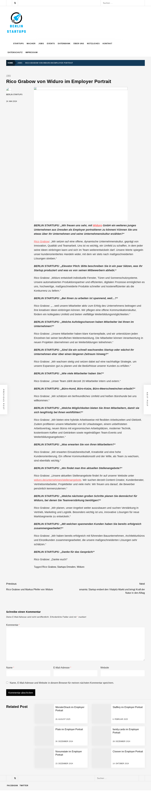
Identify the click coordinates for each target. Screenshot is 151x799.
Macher (31, 44)
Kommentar (13, 625)
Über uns (78, 44)
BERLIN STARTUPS (14, 95)
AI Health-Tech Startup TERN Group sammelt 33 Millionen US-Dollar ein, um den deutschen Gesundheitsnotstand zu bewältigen (83, 685)
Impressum (32, 52)
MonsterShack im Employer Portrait (39, 709)
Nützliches (93, 44)
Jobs (41, 44)
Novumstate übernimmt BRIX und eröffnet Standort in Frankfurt (52, 779)
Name (10, 667)
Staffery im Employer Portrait (36, 791)
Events (51, 44)
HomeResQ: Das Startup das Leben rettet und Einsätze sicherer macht (56, 768)
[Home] (9, 43)
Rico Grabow (41, 241)
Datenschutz (15, 52)
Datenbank (64, 44)
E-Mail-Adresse (62, 667)
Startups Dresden (66, 567)
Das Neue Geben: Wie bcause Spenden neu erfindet (47, 720)
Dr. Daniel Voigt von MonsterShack (39, 732)
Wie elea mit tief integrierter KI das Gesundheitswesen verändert (53, 697)
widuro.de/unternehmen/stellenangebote (57, 479)
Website (104, 667)
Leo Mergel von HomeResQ (36, 756)
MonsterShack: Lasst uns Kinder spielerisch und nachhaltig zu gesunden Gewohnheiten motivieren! (69, 744)
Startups (18, 44)
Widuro (97, 225)
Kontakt (107, 44)
